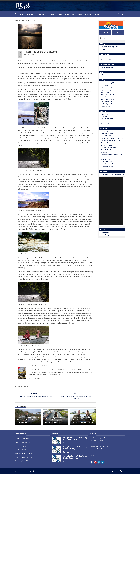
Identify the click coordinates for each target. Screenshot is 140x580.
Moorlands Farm (106, 159)
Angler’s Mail (104, 114)
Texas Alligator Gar (106, 101)
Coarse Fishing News (21, 442)
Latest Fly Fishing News (23, 386)
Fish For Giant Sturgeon (108, 99)
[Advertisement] (111, 201)
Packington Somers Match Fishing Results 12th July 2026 (75, 448)
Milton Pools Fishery (107, 150)
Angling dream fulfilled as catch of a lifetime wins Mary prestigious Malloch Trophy (83, 419)
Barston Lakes (105, 131)
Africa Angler (104, 85)
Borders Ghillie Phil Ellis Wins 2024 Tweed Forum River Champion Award (27, 419)
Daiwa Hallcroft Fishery (107, 136)
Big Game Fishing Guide (108, 90)
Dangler (103, 49)
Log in (97, 14)
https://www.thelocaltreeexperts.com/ (112, 174)
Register (105, 32)
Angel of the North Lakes (108, 164)
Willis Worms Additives (107, 75)
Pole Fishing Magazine (107, 119)
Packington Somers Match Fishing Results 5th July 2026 (75, 457)
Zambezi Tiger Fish (106, 104)
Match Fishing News (21, 453)
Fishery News (19, 446)
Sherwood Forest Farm (107, 143)
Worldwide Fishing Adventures (110, 83)
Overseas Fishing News (22, 457)
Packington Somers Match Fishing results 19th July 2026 (75, 439)
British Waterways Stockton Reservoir (112, 138)
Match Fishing (105, 123)
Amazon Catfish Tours (107, 87)
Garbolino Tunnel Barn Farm (109, 147)
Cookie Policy (105, 235)
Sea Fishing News (20, 461)
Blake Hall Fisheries (106, 161)
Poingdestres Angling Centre (109, 47)
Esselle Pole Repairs (107, 67)
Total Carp (104, 121)
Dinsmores (104, 57)
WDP (123, 471)
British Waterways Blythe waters (110, 140)
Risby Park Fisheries (107, 166)
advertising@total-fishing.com (99, 449)
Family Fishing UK (106, 92)
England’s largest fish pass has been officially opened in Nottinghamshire (55, 419)
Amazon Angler (105, 106)
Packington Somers (106, 157)
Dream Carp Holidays (107, 97)
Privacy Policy (105, 233)
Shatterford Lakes (106, 145)
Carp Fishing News (20, 438)
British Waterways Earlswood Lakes (111, 154)
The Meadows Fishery (107, 133)
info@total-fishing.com (97, 440)
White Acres (104, 152)
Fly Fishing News (30, 54)
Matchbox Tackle (106, 59)
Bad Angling (104, 116)
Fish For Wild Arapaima (107, 94)
